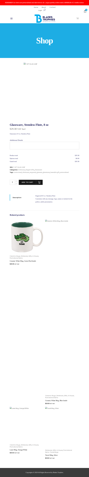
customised (18, 172)
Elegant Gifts (30, 170)
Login (40, 10)
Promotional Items (16, 258)
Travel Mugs (54, 452)
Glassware (38, 170)
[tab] (21, 197)
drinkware (25, 172)
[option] (51, 90)
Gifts (30, 256)
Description (17, 197)
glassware (46, 172)
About (44, 7)
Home (36, 7)
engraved (33, 172)
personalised (64, 172)
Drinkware (21, 170)
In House (35, 256)
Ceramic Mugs (15, 256)
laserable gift (54, 172)
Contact (52, 7)
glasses (39, 172)
